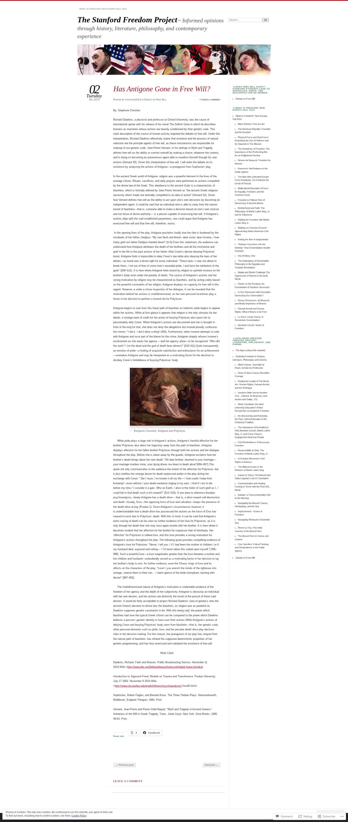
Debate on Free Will (155, 99)
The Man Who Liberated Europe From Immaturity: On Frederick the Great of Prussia (252, 180)
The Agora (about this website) (250, 350)
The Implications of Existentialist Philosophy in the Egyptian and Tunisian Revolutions (252, 264)
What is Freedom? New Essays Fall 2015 (103, 9)
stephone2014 (133, 99)
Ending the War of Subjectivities (253, 239)
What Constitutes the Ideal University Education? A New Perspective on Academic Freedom (252, 407)
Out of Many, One (246, 256)
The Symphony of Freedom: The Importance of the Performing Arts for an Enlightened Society (252, 152)
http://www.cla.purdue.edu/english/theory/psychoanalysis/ (148, 685)
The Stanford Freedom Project (127, 19)
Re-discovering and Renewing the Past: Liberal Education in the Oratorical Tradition (251, 419)
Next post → (211, 765)
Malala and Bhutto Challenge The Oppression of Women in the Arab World (252, 275)
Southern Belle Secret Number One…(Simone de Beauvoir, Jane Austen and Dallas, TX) (251, 396)
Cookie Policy (79, 815)
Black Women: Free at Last (251, 124)
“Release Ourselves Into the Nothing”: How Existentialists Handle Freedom (252, 247)
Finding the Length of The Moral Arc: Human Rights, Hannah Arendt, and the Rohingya (252, 384)
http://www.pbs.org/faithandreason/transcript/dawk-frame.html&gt (165, 666)
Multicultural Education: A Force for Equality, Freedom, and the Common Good (251, 191)
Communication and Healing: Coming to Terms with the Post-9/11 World (252, 486)
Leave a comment (211, 99)
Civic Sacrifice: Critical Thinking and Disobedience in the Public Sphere (251, 547)
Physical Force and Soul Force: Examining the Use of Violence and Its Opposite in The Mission (252, 140)
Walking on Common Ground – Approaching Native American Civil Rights (251, 231)
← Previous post (125, 765)
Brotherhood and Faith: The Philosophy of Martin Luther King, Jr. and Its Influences (252, 211)
